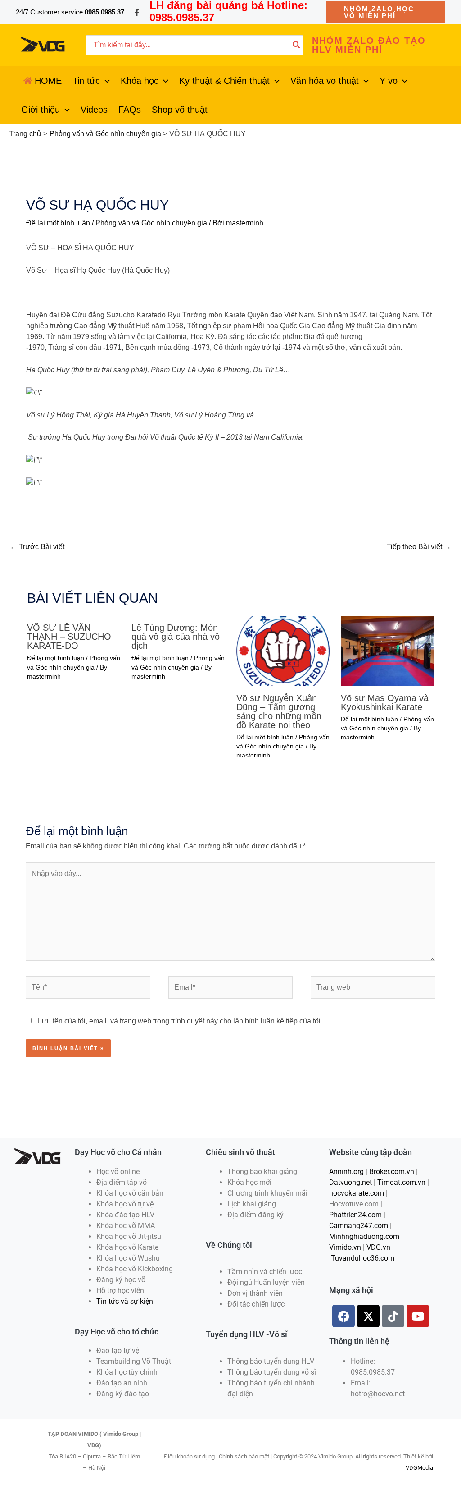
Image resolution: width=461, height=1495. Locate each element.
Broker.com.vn (391, 1171)
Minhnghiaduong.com (364, 1236)
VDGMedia (419, 1467)
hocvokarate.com (356, 1193)
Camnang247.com (358, 1225)
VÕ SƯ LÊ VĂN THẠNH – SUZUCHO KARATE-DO (69, 637)
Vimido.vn (345, 1247)
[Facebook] (136, 12)
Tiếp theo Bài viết (419, 546)
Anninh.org (346, 1171)
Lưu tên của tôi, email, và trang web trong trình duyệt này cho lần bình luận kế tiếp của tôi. (180, 1021)
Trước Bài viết (37, 546)
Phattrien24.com (355, 1215)
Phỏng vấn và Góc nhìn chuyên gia (151, 223)
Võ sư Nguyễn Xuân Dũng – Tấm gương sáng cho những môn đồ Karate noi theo (278, 711)
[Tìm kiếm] (297, 45)
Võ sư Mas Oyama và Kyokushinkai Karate (385, 702)
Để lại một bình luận (58, 223)
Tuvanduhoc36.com (362, 1258)
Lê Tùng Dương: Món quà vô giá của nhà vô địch (175, 637)
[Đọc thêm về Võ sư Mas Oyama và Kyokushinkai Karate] (387, 650)
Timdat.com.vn (401, 1182)
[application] (105, 81)
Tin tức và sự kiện (124, 1301)
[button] (385, 12)
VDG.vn (378, 1247)
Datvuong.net (350, 1182)
